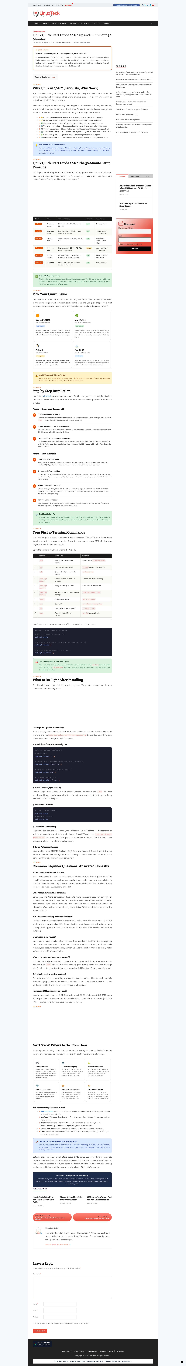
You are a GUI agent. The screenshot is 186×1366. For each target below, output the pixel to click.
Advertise (120, 1351)
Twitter (145, 5)
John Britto (62, 42)
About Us (47, 5)
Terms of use (92, 1351)
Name (35, 1304)
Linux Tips (107, 23)
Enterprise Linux (59, 23)
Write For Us (59, 5)
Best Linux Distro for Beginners (128, 119)
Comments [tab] (135, 176)
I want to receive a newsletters (131, 244)
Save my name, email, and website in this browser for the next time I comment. (62, 1323)
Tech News (68, 5)
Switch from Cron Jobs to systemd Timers (132, 109)
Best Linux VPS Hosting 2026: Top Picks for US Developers (133, 86)
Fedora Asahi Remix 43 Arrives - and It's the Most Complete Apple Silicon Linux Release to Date (133, 94)
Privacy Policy (79, 1351)
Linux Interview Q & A (78, 23)
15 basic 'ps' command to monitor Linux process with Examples (134, 126)
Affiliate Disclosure (106, 1351)
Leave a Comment (73, 42)
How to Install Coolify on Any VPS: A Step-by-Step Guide (43, 1200)
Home (37, 23)
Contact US (66, 1351)
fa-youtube (153, 5)
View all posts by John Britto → (57, 1245)
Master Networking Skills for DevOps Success (71, 1198)
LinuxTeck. (93, 1355)
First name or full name (126, 228)
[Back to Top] (182, 1362)
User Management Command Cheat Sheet (132, 132)
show (53, 77)
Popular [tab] (122, 176)
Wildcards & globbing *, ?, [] (126, 114)
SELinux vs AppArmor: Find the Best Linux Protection (99, 1198)
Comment (37, 1274)
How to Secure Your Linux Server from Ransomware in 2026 (131, 103)
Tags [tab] (147, 176)
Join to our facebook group (127, 5)
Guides (95, 23)
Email (35, 1310)
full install (47, 396)
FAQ (53, 5)
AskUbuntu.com (47, 1111)
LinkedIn (147, 5)
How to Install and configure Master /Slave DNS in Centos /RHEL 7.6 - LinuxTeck (134, 73)
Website (36, 1317)
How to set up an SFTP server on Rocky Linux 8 (134, 79)
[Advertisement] (111, 14)
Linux (45, 23)
